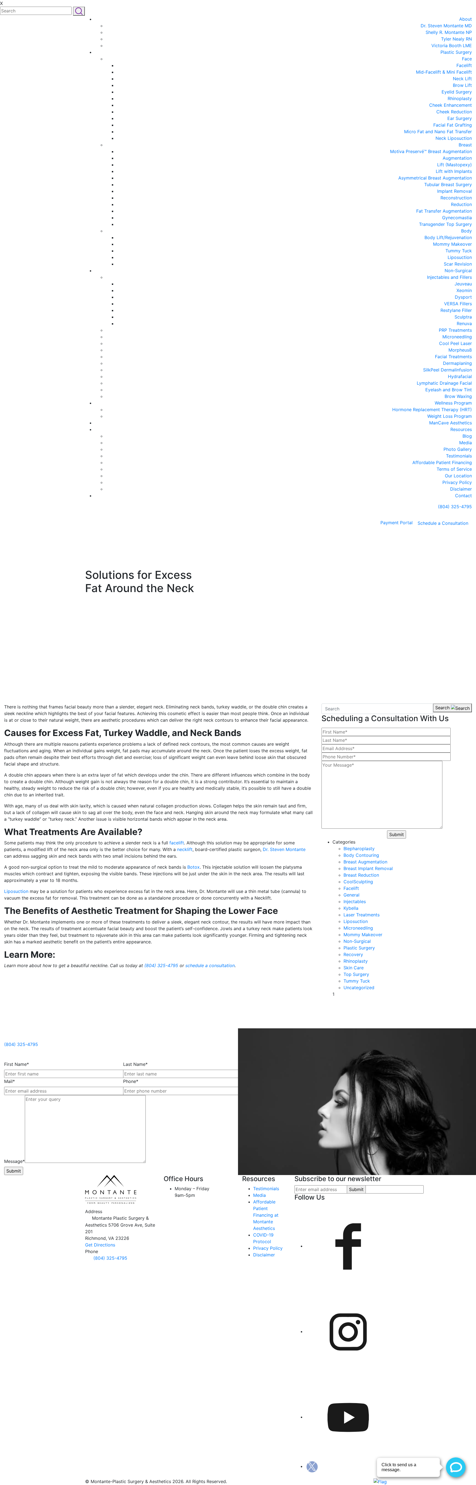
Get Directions (100, 1245)
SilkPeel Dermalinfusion (447, 370)
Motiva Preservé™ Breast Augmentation (431, 151)
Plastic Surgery (456, 52)
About (465, 19)
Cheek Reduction (454, 111)
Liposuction (460, 257)
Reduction (461, 204)
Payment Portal (396, 523)
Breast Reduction (361, 875)
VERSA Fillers (458, 303)
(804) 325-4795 (454, 506)
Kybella (351, 908)
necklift (185, 849)
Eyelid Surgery (457, 92)
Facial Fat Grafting (452, 125)
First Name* (16, 1064)
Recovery (353, 954)
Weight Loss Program (449, 416)
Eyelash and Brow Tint (448, 389)
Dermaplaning (457, 363)
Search (443, 707)
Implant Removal (454, 191)
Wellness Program (453, 403)
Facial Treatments (453, 356)
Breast (465, 145)
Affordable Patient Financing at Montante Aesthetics (265, 1215)
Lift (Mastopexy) (454, 164)
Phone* (130, 1081)
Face (467, 58)
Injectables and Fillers (449, 277)
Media (465, 442)
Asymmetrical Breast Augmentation (435, 178)
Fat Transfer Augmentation (444, 211)
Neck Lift (462, 78)
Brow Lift (462, 85)
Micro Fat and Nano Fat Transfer (438, 131)
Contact (463, 495)
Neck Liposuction (454, 138)
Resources (461, 429)
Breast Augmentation (365, 862)
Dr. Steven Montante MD (446, 25)
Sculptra (463, 317)
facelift (176, 842)
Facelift (464, 65)
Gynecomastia (457, 217)
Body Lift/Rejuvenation (448, 237)
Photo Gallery (457, 449)
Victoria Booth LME (451, 45)
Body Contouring (361, 855)
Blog (467, 436)
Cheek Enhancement (450, 105)
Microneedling (457, 336)
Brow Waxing (458, 396)
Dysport (463, 297)
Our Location (458, 475)
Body (466, 231)
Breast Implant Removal (368, 868)
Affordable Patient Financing (442, 462)
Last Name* (135, 1064)
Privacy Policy (457, 482)
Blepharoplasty (359, 848)
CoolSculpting (358, 881)
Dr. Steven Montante (284, 849)
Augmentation (457, 158)
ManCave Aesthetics (450, 423)
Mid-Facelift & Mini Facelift (444, 72)
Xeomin (464, 290)
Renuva (464, 323)
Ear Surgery (459, 118)
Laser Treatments (362, 914)
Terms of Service (454, 469)
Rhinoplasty (460, 98)
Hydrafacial (460, 376)
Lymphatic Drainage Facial (444, 383)
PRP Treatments (455, 330)
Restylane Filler (456, 310)
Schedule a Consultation (443, 523)
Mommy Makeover (452, 244)
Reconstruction (456, 197)
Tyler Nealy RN (456, 39)
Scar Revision (458, 264)
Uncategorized (359, 987)
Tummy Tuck (458, 250)
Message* (14, 1161)
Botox (193, 867)
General (351, 895)
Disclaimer (461, 489)
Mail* (9, 1081)
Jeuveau (463, 284)
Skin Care (354, 967)
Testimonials (459, 456)
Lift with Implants (454, 171)
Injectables (355, 901)
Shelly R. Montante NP (449, 32)
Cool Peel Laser (455, 343)
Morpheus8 (460, 350)
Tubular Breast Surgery (448, 184)
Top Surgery (356, 974)
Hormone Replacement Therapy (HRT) (432, 409)
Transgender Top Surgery (445, 224)
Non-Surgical (458, 270)
